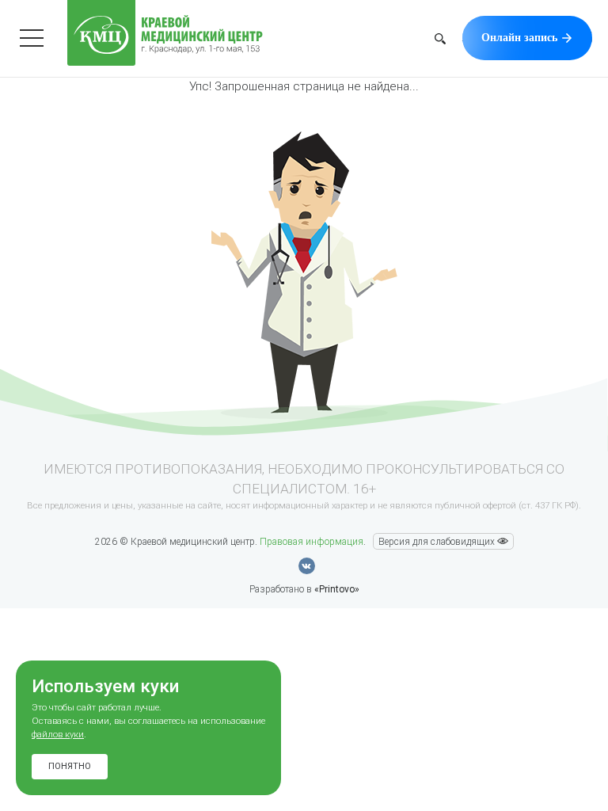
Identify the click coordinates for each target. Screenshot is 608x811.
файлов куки (58, 734)
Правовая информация (311, 541)
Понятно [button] (69, 766)
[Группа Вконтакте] (306, 566)
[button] (440, 41)
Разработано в (304, 589)
